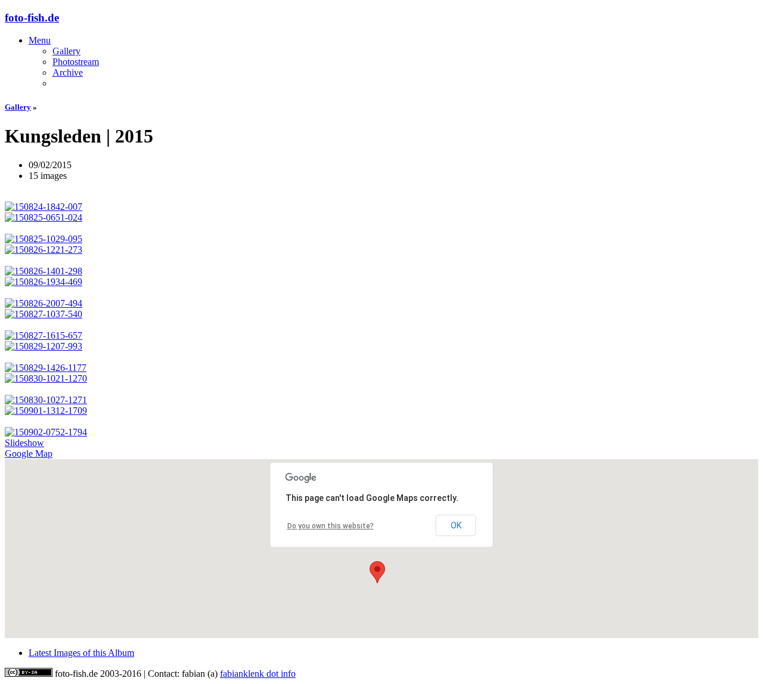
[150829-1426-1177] (381, 368)
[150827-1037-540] (381, 314)
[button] (377, 572)
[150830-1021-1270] (381, 378)
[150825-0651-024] (381, 217)
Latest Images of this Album (81, 653)
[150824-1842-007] (381, 207)
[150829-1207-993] (381, 346)
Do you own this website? (330, 526)
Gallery (66, 51)
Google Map (28, 453)
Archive (67, 72)
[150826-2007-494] (381, 303)
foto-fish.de (32, 17)
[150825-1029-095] (381, 239)
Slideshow (24, 443)
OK (456, 525)
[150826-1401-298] (381, 271)
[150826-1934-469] (381, 282)
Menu (40, 40)
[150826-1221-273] (381, 249)
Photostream (75, 62)
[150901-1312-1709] (381, 411)
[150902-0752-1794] (381, 432)
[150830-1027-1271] (381, 400)
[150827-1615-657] (381, 335)
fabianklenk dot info (258, 673)
